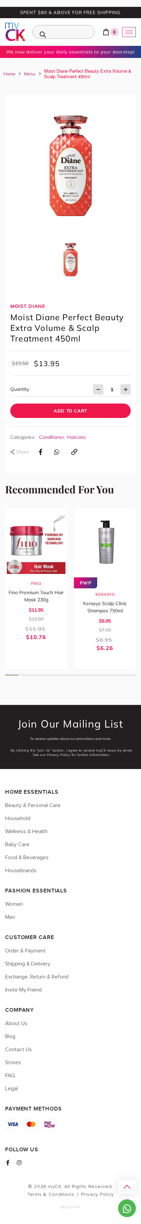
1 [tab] (11, 675)
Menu (30, 73)
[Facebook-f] (8, 1162)
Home (9, 73)
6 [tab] (77, 675)
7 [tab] (90, 675)
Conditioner (51, 437)
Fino (36, 583)
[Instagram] (19, 1162)
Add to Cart (70, 410)
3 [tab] (37, 675)
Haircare (76, 437)
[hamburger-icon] (129, 32)
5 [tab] (63, 675)
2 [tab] (24, 675)
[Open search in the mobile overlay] (63, 32)
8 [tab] (103, 675)
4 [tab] (50, 675)
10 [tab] (129, 675)
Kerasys (104, 594)
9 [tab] (116, 675)
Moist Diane (27, 306)
